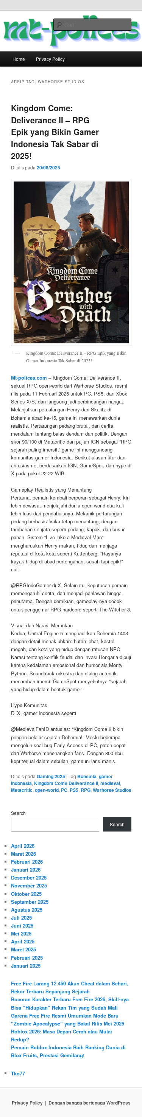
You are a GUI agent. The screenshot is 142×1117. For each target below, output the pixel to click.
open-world (47, 790)
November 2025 (29, 885)
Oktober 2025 (26, 893)
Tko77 (18, 1073)
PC (64, 790)
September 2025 (29, 901)
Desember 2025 (29, 877)
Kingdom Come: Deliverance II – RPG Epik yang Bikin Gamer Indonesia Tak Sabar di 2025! (55, 131)
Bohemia (87, 776)
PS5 (74, 790)
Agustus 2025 (26, 909)
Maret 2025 (23, 949)
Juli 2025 (21, 917)
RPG (86, 790)
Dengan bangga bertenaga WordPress (89, 1102)
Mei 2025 (21, 933)
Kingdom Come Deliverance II (66, 783)
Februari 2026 (27, 861)
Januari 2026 (26, 869)
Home (18, 59)
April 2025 (22, 941)
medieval (110, 783)
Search (18, 813)
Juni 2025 (22, 925)
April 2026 (22, 845)
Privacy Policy (50, 59)
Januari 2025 (26, 965)
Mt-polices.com (29, 377)
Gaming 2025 (51, 776)
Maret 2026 (23, 853)
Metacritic (22, 790)
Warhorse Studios (112, 790)
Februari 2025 (27, 957)
